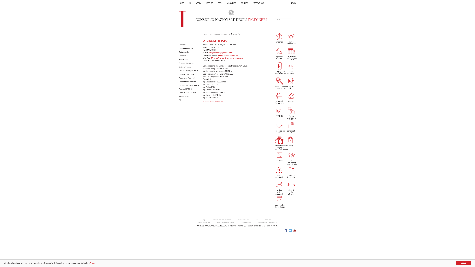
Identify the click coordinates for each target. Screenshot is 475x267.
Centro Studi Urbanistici (187, 81)
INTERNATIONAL (259, 3)
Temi (220, 3)
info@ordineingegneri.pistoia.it (221, 52)
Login (293, 3)
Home (181, 3)
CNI (190, 3)
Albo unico (231, 3)
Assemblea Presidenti (187, 78)
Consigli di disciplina (186, 74)
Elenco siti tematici (204, 223)
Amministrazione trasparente (221, 220)
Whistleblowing (246, 223)
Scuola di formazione (186, 63)
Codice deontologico (186, 48)
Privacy (92, 263)
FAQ (203, 220)
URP (257, 220)
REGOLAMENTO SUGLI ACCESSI (225, 223)
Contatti (244, 3)
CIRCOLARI (209, 3)
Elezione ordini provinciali (188, 70)
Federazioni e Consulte (187, 92)
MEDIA (198, 3)
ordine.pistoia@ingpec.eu (228, 55)
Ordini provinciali (185, 67)
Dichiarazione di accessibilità (267, 223)
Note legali (269, 220)
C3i (180, 100)
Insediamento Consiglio (214, 101)
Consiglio (182, 45)
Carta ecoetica (184, 52)
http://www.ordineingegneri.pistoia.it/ (228, 57)
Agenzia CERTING (185, 89)
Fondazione (183, 59)
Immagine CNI (184, 96)
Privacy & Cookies (243, 220)
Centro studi (183, 56)
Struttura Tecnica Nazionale (189, 85)
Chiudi (463, 263)
